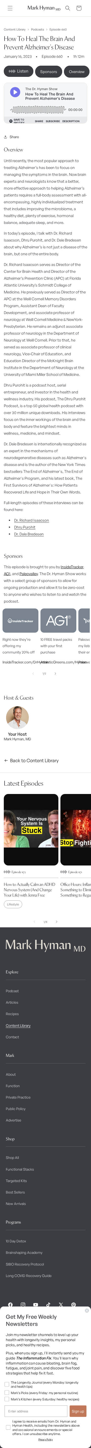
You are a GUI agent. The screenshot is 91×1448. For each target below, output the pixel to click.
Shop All (12, 1157)
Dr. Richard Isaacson (31, 520)
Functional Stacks (20, 1169)
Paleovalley (28, 573)
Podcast (12, 991)
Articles (12, 1002)
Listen (22, 71)
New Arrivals (16, 1203)
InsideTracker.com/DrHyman (20, 662)
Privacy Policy (45, 1439)
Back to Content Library (34, 760)
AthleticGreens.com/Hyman (58, 662)
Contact (12, 1037)
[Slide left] (33, 673)
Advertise (13, 1120)
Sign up (78, 1411)
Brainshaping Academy (24, 1252)
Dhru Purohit (24, 527)
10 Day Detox (16, 1241)
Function (13, 1086)
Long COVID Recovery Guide (29, 1275)
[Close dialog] (87, 1310)
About (11, 1074)
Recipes (12, 1014)
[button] (10, 8)
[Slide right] (55, 673)
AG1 (7, 573)
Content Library (15, 29)
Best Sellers (15, 1192)
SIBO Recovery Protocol (25, 1264)
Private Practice (18, 1097)
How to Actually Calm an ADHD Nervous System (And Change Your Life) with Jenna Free (29, 890)
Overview (76, 71)
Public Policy (16, 1108)
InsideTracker (72, 566)
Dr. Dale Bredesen (29, 534)
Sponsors (48, 71)
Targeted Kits (16, 1181)
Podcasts (37, 29)
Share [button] (14, 137)
